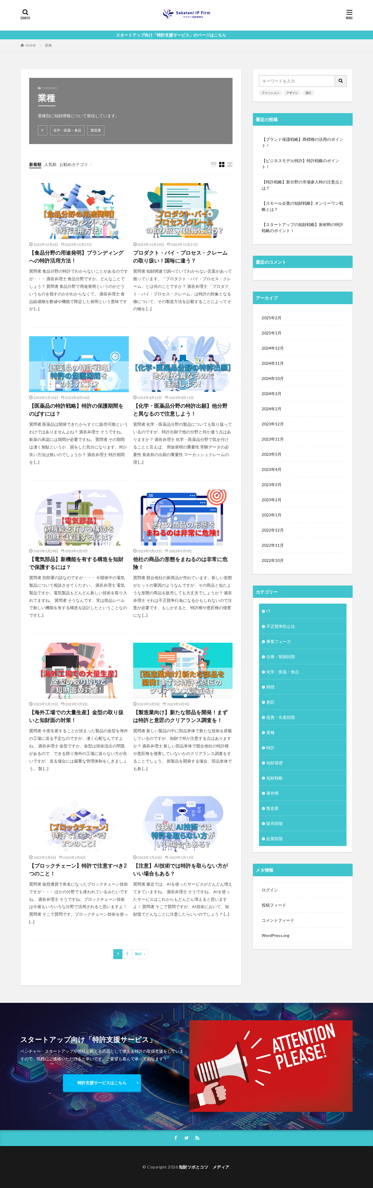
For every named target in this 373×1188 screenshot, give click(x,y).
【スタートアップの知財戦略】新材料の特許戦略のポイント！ (302, 227)
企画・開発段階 (280, 656)
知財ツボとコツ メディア (204, 1166)
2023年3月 (271, 484)
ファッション (270, 92)
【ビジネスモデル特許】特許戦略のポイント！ (300, 163)
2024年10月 (273, 378)
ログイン (270, 889)
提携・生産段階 (280, 717)
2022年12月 (273, 530)
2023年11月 (273, 439)
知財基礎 (274, 762)
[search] (341, 81)
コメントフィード (278, 920)
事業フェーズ (278, 641)
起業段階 (274, 838)
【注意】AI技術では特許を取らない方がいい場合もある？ (180, 869)
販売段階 (274, 823)
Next (138, 954)
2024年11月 (273, 363)
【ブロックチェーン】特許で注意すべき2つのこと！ (77, 869)
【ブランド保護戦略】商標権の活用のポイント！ (302, 142)
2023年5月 (271, 454)
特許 (270, 747)
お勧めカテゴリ (73, 164)
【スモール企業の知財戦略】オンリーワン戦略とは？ (302, 206)
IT (42, 130)
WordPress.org (275, 935)
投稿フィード (274, 905)
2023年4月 (271, 469)
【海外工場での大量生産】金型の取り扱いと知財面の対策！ (76, 716)
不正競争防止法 (280, 626)
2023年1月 (271, 514)
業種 (48, 45)
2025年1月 (271, 332)
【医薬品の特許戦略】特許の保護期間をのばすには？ (76, 409)
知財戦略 (274, 777)
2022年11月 (273, 545)
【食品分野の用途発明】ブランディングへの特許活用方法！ (76, 256)
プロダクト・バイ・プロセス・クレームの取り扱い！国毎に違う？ (180, 256)
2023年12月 (273, 423)
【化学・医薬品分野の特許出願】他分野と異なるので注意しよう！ (180, 409)
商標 (270, 686)
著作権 (272, 793)
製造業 (96, 130)
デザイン (292, 92)
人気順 (50, 164)
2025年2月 (271, 317)
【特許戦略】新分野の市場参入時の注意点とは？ (302, 184)
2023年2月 (271, 499)
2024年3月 (271, 393)
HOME (30, 45)
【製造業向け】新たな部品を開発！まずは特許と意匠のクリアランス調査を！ (180, 716)
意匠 (270, 702)
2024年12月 (273, 348)
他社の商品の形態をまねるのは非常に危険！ (180, 563)
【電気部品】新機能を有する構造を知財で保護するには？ (76, 563)
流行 (308, 92)
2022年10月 (273, 560)
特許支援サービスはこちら (102, 1082)
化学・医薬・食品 (67, 130)
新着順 (35, 164)
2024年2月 (271, 408)
